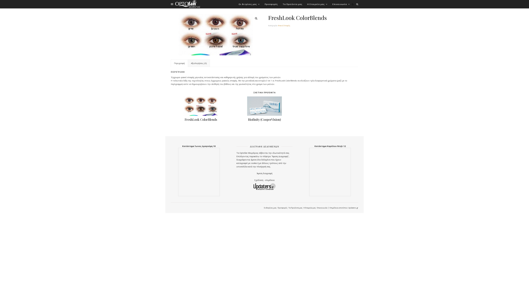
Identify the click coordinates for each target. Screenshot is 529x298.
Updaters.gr (353, 208)
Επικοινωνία (339, 4)
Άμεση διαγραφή (264, 173)
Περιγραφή (179, 63)
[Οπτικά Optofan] (187, 4)
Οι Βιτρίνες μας (248, 4)
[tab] (179, 63)
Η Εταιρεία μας (316, 4)
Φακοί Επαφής (284, 25)
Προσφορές (271, 4)
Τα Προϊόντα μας (292, 4)
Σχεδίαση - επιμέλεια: (264, 180)
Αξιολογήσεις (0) (199, 63)
